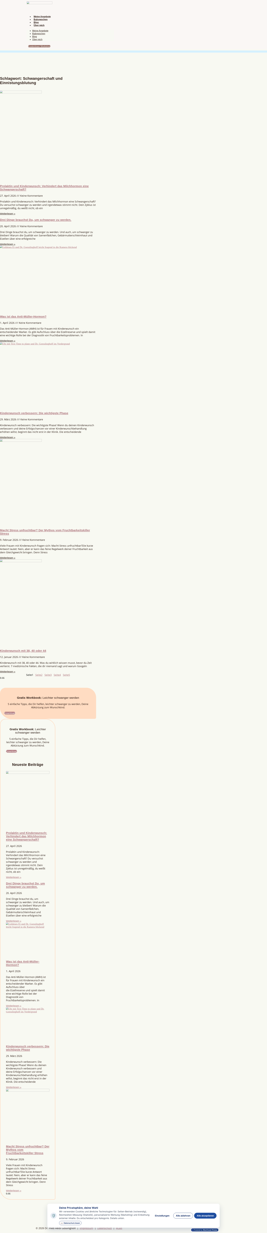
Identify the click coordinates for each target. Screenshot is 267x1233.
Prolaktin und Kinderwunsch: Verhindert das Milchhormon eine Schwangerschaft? (26, 836)
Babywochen (41, 19)
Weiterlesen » (7, 213)
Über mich (39, 25)
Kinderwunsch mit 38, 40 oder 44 (23, 650)
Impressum (86, 1228)
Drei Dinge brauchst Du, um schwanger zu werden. (35, 219)
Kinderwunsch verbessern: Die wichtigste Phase (34, 413)
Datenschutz (104, 1228)
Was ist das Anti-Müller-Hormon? (23, 316)
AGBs (119, 1228)
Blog (36, 22)
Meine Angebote (42, 16)
